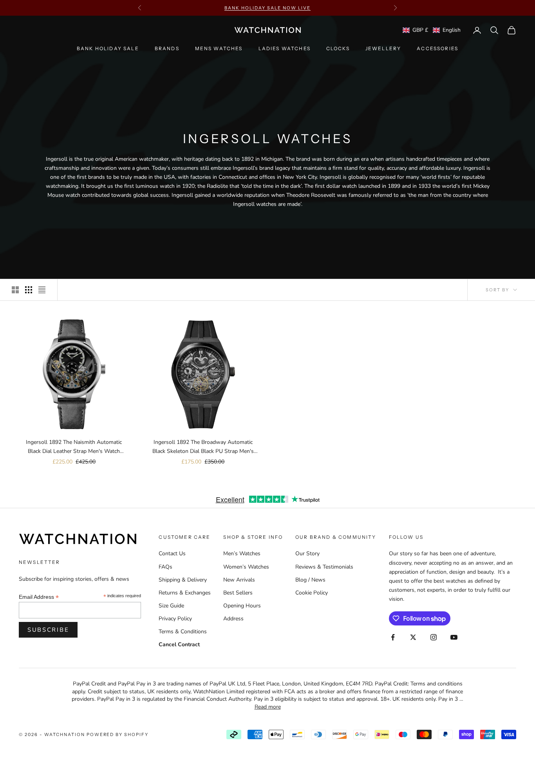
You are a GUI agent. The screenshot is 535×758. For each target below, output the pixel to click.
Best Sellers (238, 592)
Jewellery (383, 48)
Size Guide (171, 605)
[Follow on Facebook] (393, 637)
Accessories (437, 48)
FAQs (165, 567)
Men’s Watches (241, 553)
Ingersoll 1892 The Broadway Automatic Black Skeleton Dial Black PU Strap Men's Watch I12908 (203, 447)
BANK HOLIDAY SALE (108, 48)
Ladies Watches (284, 48)
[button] (432, 30)
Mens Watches (219, 48)
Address (233, 618)
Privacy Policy (175, 618)
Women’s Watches (246, 567)
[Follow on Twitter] (413, 637)
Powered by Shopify (118, 734)
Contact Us (172, 553)
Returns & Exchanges (185, 592)
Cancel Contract (179, 644)
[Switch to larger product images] (15, 289)
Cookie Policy (311, 592)
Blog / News (310, 579)
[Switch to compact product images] (41, 289)
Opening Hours (242, 605)
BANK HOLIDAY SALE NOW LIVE (267, 8)
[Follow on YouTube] (454, 637)
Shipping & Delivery (183, 579)
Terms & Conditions (183, 631)
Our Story (307, 553)
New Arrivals (239, 579)
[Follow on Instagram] (433, 637)
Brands (167, 48)
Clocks (338, 48)
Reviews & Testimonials (324, 567)
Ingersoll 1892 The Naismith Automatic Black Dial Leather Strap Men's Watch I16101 (74, 447)
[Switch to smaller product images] (28, 289)
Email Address (39, 597)
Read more (268, 707)
